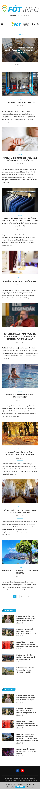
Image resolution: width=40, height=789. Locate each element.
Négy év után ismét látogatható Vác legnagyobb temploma (20, 511)
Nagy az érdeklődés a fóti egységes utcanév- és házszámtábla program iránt (26, 710)
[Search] (38, 24)
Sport (28, 780)
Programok (21, 780)
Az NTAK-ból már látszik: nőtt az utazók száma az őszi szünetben (20, 453)
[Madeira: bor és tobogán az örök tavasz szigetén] (20, 552)
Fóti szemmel (23, 778)
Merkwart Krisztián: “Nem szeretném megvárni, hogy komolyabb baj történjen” (25, 697)
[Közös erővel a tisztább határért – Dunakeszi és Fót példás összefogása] (8, 658)
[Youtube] (34, 24)
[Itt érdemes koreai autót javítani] (20, 84)
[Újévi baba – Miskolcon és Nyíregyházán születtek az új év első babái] (20, 139)
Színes (5, 780)
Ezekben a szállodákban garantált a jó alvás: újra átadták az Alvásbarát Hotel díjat (20, 50)
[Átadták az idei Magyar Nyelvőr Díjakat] (20, 262)
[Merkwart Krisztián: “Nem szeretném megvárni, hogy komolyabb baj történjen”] (8, 698)
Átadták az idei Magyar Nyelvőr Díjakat (20, 281)
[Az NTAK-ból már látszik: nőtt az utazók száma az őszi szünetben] (20, 433)
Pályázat (34, 780)
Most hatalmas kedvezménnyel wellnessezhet (20, 395)
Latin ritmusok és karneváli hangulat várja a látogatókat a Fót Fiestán (26, 751)
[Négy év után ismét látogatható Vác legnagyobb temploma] (20, 491)
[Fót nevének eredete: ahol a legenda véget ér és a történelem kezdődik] (8, 671)
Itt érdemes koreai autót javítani (20, 102)
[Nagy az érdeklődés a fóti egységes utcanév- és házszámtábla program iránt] (8, 711)
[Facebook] (32, 24)
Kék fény (32, 778)
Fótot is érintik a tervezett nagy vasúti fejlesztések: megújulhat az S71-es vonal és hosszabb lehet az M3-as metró (27, 737)
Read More (30, 787)
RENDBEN (20, 787)
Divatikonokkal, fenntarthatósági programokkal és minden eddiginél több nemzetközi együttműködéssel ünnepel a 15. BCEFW (20, 222)
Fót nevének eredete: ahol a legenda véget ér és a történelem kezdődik (25, 670)
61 (28, 597)
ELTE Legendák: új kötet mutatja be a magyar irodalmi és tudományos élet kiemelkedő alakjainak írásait (20, 336)
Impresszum (9, 778)
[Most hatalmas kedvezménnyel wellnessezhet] (20, 376)
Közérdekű (12, 780)
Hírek (16, 778)
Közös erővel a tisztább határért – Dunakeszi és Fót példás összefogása (25, 657)
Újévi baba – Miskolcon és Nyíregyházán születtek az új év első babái (20, 159)
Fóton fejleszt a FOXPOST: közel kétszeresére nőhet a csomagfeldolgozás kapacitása (27, 723)
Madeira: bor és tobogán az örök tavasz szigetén (20, 571)
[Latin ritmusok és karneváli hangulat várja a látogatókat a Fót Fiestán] (8, 752)
